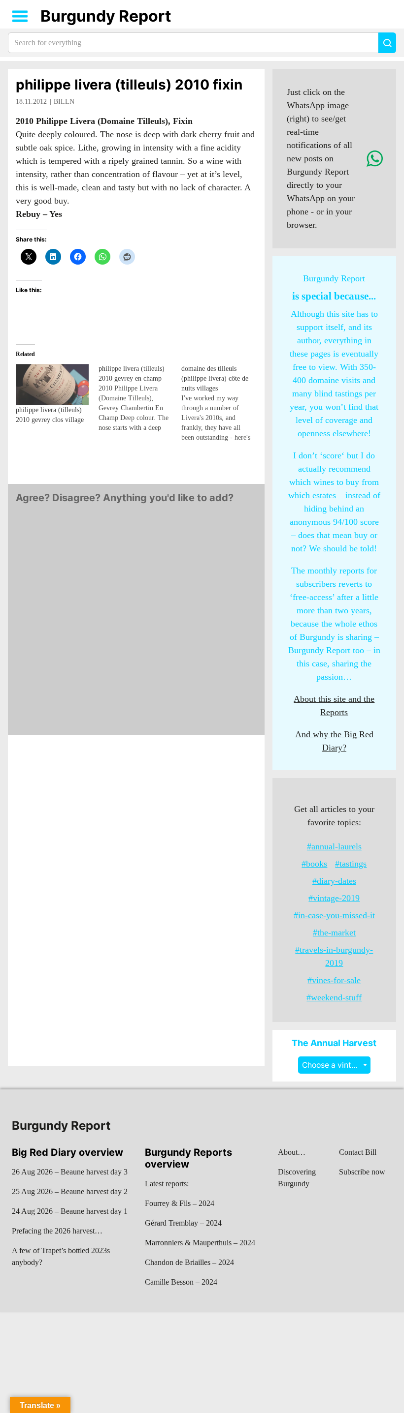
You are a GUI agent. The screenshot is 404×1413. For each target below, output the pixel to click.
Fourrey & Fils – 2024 (179, 1203)
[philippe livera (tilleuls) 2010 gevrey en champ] (140, 398)
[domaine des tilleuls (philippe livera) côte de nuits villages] (222, 403)
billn (64, 101)
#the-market (334, 932)
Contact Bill (357, 1152)
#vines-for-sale (334, 980)
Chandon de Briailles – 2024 (189, 1262)
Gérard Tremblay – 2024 (183, 1223)
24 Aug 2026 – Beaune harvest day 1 (70, 1211)
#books (314, 864)
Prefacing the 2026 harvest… (57, 1231)
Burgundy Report (105, 16)
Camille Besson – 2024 (181, 1282)
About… (291, 1152)
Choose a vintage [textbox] (333, 1065)
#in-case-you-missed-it (334, 915)
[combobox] (334, 1065)
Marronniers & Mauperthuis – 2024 (200, 1242)
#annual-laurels (334, 846)
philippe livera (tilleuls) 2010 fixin (129, 84)
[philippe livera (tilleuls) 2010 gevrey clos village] (52, 385)
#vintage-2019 (334, 898)
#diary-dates (334, 881)
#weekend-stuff (334, 997)
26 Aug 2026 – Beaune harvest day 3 (70, 1172)
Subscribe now (362, 1172)
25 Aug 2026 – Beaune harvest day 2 (70, 1191)
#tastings (351, 864)
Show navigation (20, 16)
